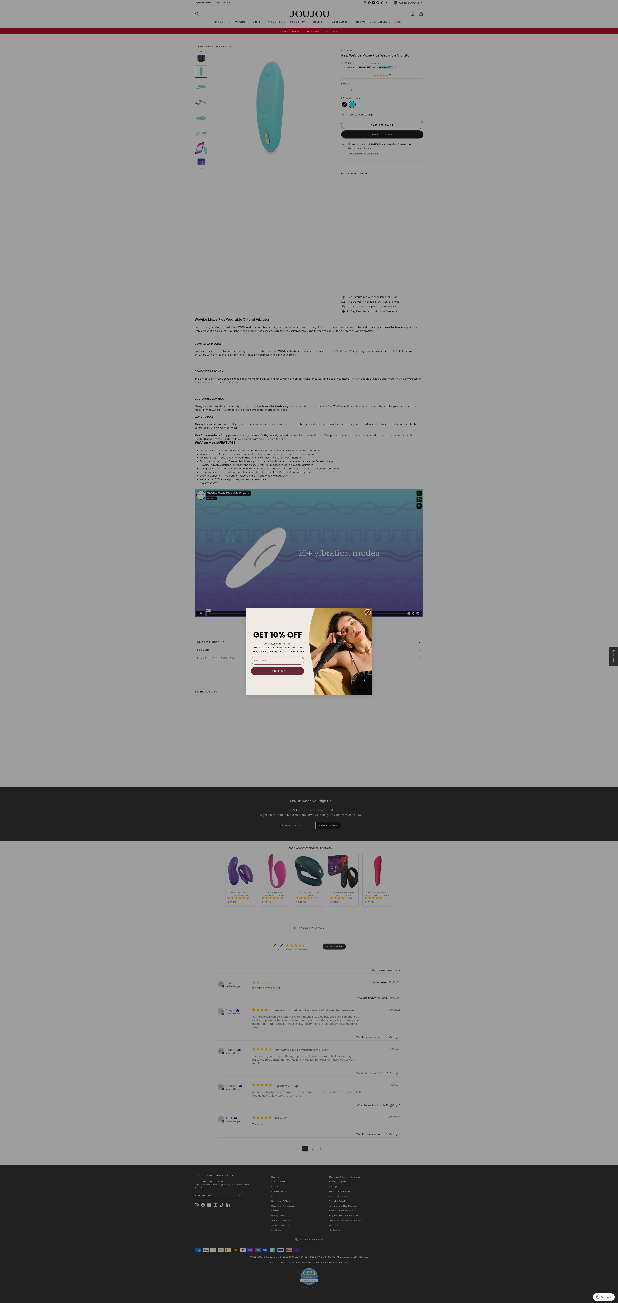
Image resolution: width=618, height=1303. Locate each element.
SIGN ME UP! (277, 671)
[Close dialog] (367, 612)
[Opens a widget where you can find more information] (604, 1297)
